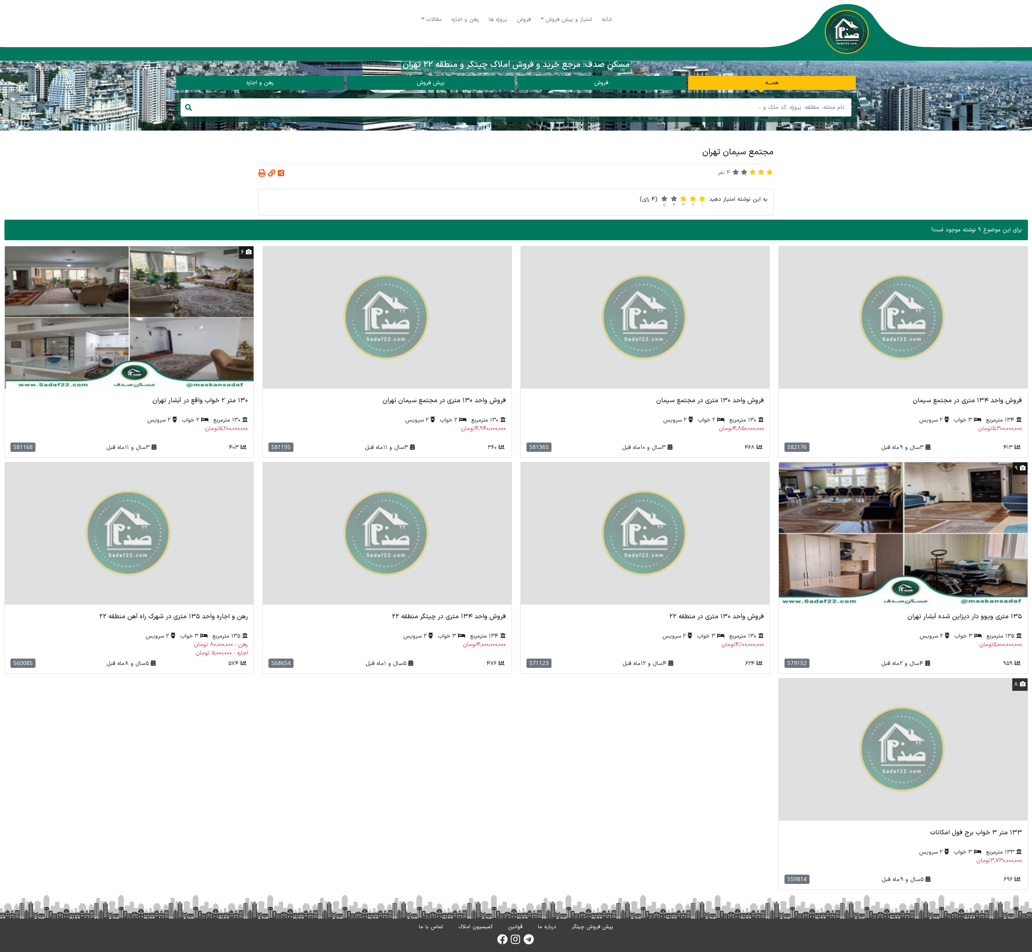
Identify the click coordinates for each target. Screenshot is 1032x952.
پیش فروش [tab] (431, 83)
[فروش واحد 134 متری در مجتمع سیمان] (903, 317)
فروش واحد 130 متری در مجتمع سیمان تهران (444, 400)
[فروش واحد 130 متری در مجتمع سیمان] (645, 317)
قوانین (515, 927)
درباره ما (547, 927)
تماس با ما (431, 927)
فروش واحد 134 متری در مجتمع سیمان (967, 400)
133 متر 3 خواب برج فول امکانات (976, 833)
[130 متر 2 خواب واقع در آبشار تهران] (129, 317)
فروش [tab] (601, 83)
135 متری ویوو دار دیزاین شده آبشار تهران (964, 617)
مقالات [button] (434, 19)
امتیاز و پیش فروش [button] (568, 19)
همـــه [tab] (771, 83)
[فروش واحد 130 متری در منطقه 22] (645, 533)
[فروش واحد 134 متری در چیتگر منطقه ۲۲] (387, 533)
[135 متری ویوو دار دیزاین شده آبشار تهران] (903, 533)
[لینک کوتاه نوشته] (271, 173)
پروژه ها (498, 19)
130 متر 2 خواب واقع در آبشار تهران (200, 400)
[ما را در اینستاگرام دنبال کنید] (515, 942)
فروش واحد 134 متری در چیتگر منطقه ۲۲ (449, 617)
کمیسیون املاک (475, 927)
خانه (607, 19)
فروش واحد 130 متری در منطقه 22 (716, 617)
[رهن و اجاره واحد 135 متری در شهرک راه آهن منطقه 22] (129, 533)
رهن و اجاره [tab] (260, 83)
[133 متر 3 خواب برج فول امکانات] (903, 749)
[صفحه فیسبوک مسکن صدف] (502, 942)
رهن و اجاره (465, 19)
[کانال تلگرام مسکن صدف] (529, 942)
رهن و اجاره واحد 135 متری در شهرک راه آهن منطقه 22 (173, 617)
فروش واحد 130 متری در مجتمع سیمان (710, 400)
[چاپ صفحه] (262, 173)
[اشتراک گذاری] (281, 173)
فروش (524, 19)
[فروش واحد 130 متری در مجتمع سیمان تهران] (387, 317)
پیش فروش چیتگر (592, 927)
